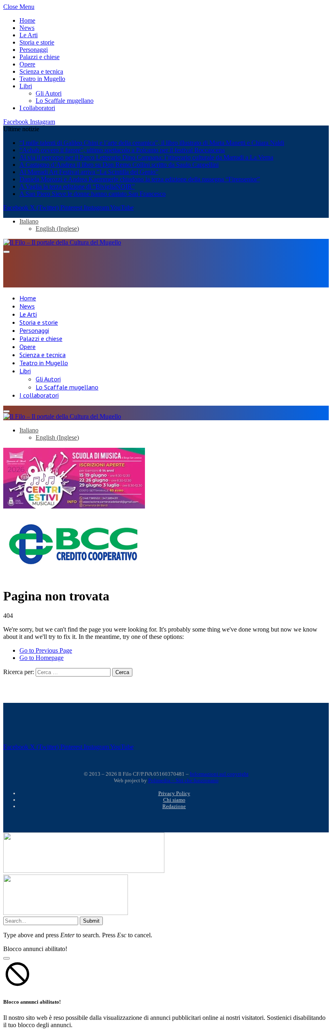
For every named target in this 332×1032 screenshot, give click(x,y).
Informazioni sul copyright (219, 774)
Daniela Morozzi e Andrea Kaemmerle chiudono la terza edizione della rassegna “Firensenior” (139, 179)
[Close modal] (6, 958)
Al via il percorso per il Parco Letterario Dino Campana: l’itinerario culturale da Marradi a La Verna (146, 157)
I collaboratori (37, 107)
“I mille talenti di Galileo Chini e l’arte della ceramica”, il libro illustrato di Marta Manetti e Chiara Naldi (151, 142)
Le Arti (28, 35)
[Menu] (6, 252)
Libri (25, 86)
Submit (91, 921)
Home (27, 20)
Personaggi (33, 49)
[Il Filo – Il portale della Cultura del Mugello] (62, 242)
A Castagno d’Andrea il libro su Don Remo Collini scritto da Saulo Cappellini (119, 164)
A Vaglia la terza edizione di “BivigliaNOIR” (77, 186)
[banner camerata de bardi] (74, 506)
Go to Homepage (41, 657)
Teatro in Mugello (42, 78)
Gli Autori (49, 93)
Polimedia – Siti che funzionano (183, 780)
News (26, 27)
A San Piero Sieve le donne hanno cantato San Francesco (92, 193)
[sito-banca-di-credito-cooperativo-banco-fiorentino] (74, 566)
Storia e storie (36, 42)
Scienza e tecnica (41, 71)
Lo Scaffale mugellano (65, 100)
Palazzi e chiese (39, 56)
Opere (27, 64)
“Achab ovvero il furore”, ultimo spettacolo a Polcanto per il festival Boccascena (122, 150)
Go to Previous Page (45, 650)
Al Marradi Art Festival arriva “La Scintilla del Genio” (88, 171)
